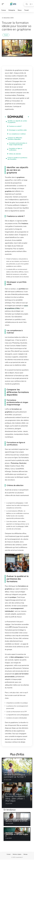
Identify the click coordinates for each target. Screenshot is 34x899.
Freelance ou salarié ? (15, 126)
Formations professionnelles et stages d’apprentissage (18, 144)
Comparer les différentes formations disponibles (15, 138)
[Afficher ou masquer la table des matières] (26, 117)
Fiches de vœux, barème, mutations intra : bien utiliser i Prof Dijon (15, 797)
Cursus (6, 772)
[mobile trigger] (3, 4)
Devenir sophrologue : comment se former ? (15, 775)
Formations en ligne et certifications (15, 149)
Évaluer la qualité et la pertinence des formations (17, 158)
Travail (6, 35)
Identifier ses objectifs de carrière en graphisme (17, 121)
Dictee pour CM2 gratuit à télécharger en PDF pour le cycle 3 (17, 834)
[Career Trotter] (13, 4)
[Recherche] (26, 4)
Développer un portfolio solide (18, 130)
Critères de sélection (15, 154)
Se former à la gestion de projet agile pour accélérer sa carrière (17, 820)
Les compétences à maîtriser (17, 134)
